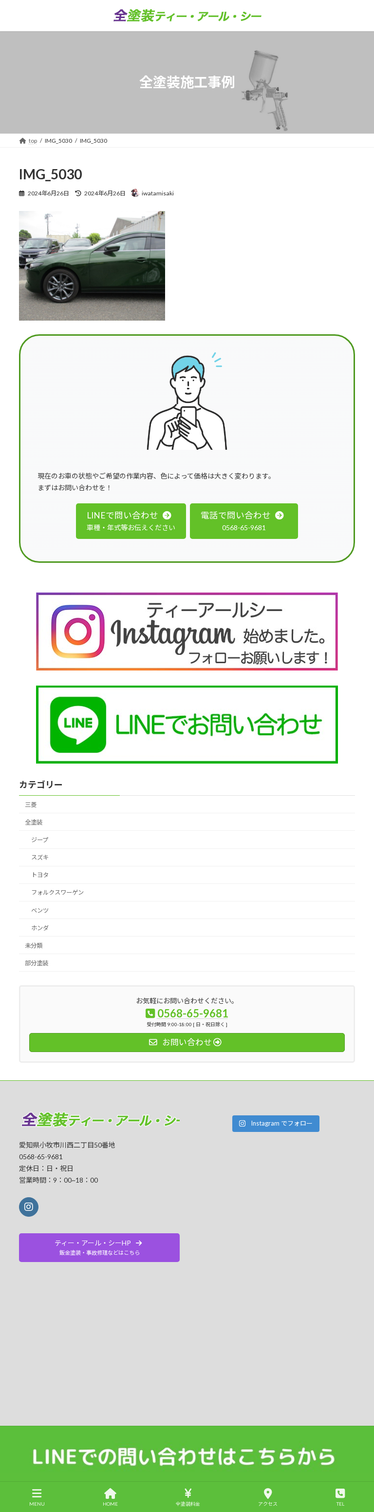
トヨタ (40, 875)
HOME (110, 1504)
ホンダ (40, 928)
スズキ (40, 857)
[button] (131, 521)
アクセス (268, 1504)
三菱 (31, 804)
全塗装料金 (188, 1504)
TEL (340, 1504)
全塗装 (33, 822)
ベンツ (40, 910)
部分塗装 (36, 963)
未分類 (33, 945)
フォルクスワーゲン (57, 893)
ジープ (39, 839)
